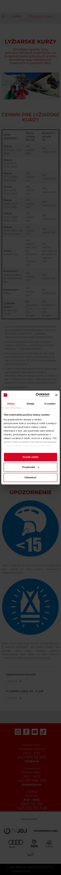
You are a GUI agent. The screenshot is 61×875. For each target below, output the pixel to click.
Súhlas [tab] (11, 403)
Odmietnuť (30, 477)
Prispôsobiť (28, 467)
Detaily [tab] (30, 403)
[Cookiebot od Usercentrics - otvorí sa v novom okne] (37, 395)
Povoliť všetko (30, 457)
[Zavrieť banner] (56, 395)
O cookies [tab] (50, 403)
